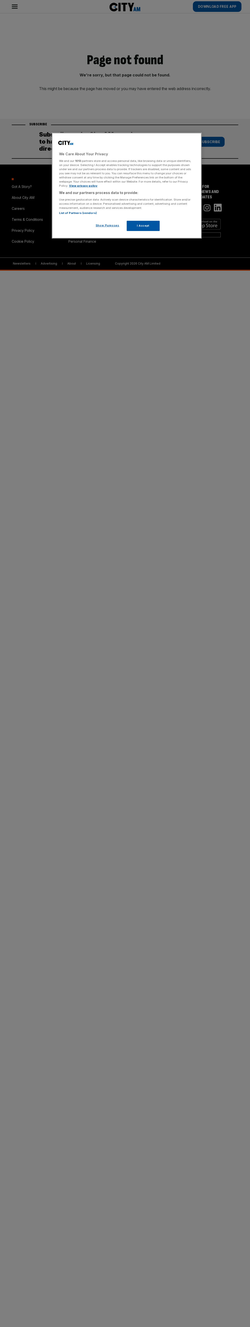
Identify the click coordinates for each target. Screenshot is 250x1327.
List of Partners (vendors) (78, 213)
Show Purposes (107, 225)
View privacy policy (83, 185)
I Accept (143, 225)
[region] (127, 186)
